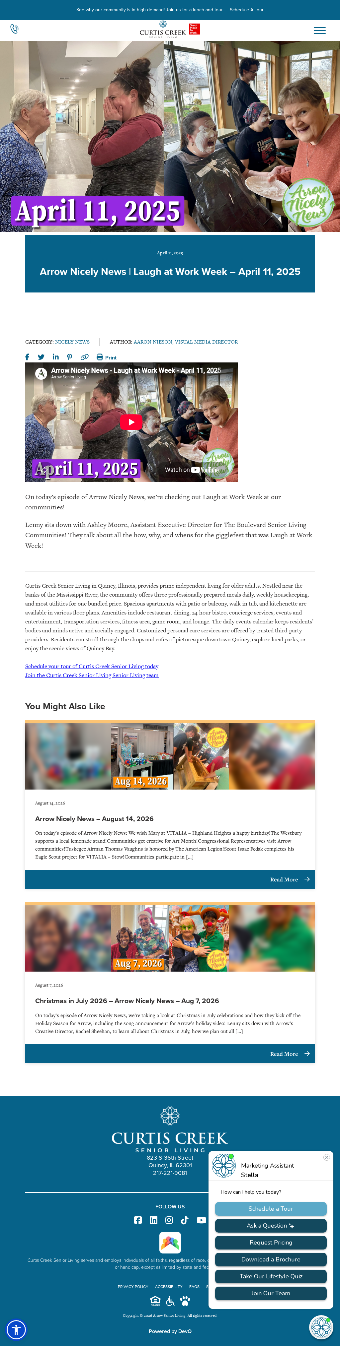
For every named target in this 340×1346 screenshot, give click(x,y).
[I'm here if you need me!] (321, 1327)
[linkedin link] (153, 1220)
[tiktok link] (185, 1220)
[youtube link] (201, 1220)
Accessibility (169, 1287)
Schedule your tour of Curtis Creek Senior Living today (91, 666)
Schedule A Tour (247, 9)
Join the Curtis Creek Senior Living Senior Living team (92, 675)
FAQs (194, 1287)
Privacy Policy (133, 1287)
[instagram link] (169, 1220)
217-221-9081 (170, 1173)
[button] (16, 1329)
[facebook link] (138, 1220)
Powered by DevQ (170, 1331)
